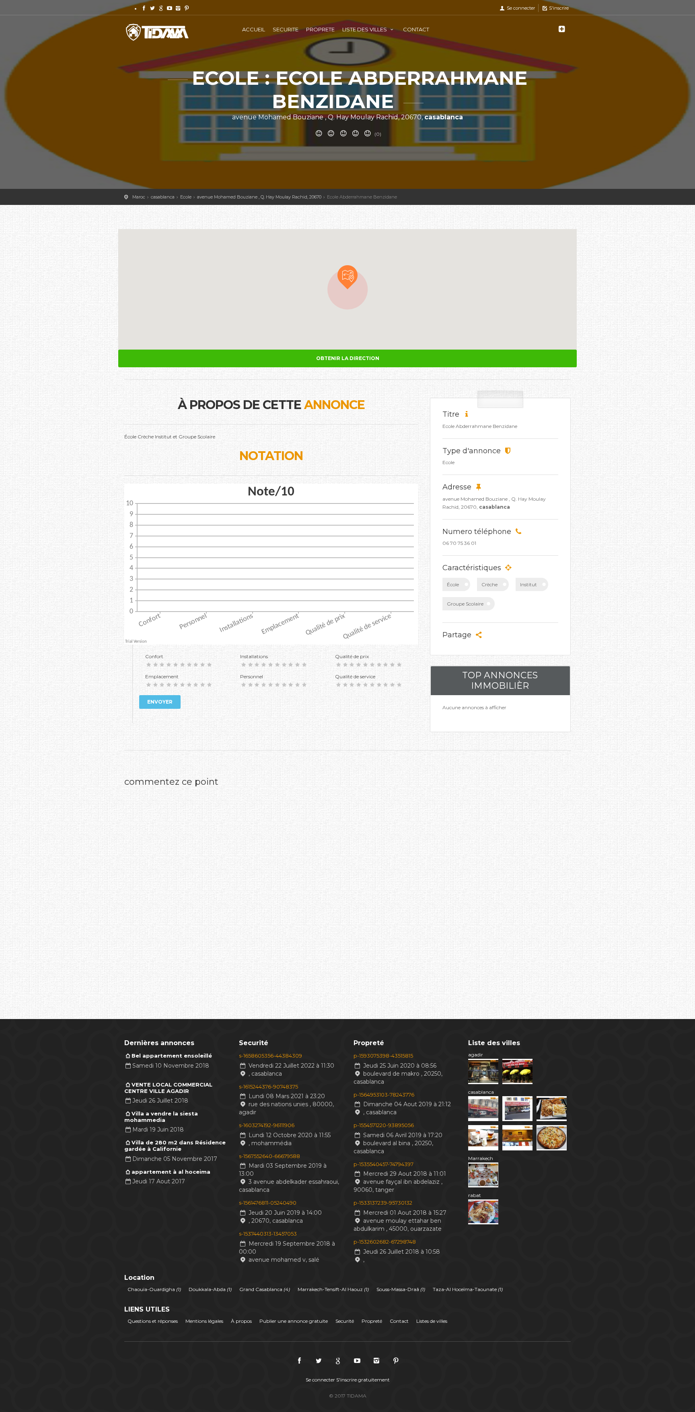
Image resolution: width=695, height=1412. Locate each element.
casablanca (481, 1092)
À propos (241, 1321)
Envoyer (160, 702)
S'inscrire (558, 8)
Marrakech (480, 1158)
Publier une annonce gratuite (293, 1321)
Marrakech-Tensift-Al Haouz (333, 1289)
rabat (474, 1195)
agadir (475, 1055)
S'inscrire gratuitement (363, 1380)
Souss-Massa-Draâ (400, 1289)
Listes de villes (431, 1321)
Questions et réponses (152, 1321)
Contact (399, 1321)
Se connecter (520, 8)
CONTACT (416, 29)
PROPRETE (320, 29)
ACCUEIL (253, 29)
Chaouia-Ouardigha (154, 1289)
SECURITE (285, 29)
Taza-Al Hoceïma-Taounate (468, 1289)
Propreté (372, 1321)
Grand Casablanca (264, 1289)
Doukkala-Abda (210, 1289)
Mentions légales (204, 1321)
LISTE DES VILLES (365, 29)
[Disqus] (271, 892)
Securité (344, 1321)
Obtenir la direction (347, 358)
